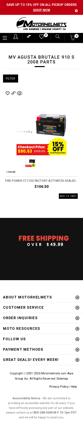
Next (64, 162)
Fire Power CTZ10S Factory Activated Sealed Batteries (41, 181)
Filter (10, 78)
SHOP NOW (41, 10)
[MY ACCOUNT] (15, 36)
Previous (19, 162)
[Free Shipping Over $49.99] (41, 240)
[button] (73, 39)
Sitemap (62, 378)
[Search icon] (56, 37)
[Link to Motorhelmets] (41, 24)
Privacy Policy (58, 386)
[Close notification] (76, 10)
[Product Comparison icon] (29, 37)
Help (74, 386)
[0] (40, 38)
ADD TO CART (68, 196)
